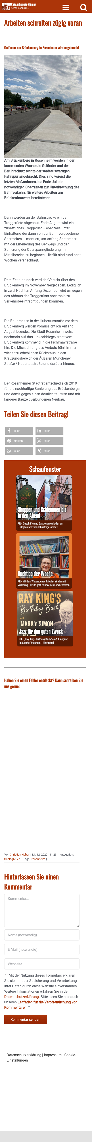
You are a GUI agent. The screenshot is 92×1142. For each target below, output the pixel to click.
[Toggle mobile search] (84, 7)
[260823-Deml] (44, 477)
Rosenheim (38, 859)
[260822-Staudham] (45, 593)
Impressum (53, 1055)
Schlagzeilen (12, 859)
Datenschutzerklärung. (22, 997)
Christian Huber (19, 854)
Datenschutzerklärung (24, 1055)
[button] (19, 431)
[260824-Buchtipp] (44, 535)
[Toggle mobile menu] (66, 7)
